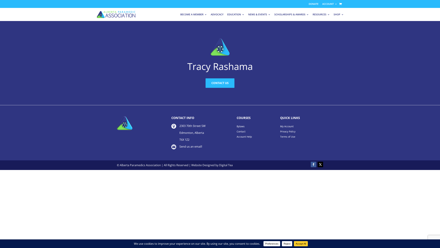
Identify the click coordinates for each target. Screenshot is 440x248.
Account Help (244, 137)
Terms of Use (287, 137)
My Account (287, 126)
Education (234, 14)
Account (328, 4)
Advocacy (217, 14)
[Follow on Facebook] (313, 164)
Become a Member (192, 14)
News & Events (257, 14)
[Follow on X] (320, 164)
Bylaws (241, 126)
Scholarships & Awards (289, 14)
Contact (241, 131)
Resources (319, 14)
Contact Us (220, 83)
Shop (337, 14)
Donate (313, 4)
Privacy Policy (287, 131)
